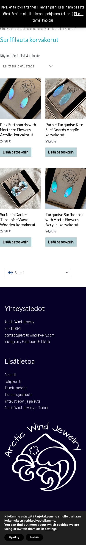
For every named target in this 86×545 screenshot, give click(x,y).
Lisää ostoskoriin (15, 152)
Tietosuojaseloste (18, 394)
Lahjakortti (13, 381)
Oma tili (10, 374)
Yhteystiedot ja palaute (23, 401)
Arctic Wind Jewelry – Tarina (26, 407)
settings (51, 529)
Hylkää (34, 537)
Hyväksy (14, 537)
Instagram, (13, 341)
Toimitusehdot (16, 387)
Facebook (29, 341)
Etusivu (5, 28)
